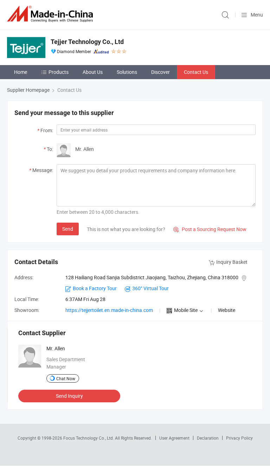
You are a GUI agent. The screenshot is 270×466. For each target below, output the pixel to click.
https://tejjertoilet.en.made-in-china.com (109, 310)
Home (20, 72)
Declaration (208, 438)
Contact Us (196, 72)
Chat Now (65, 378)
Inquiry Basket (232, 261)
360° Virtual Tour (150, 288)
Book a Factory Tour (95, 288)
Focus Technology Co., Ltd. (89, 438)
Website (226, 310)
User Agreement (174, 438)
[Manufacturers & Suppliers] (51, 14)
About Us (93, 72)
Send (67, 228)
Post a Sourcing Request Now (209, 229)
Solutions (127, 72)
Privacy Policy (239, 438)
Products (59, 72)
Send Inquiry (69, 395)
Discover (160, 72)
